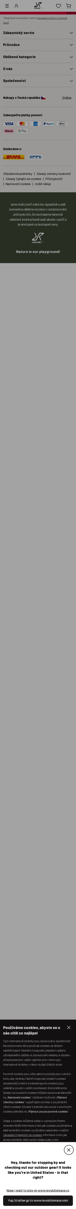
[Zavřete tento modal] (69, 1150)
